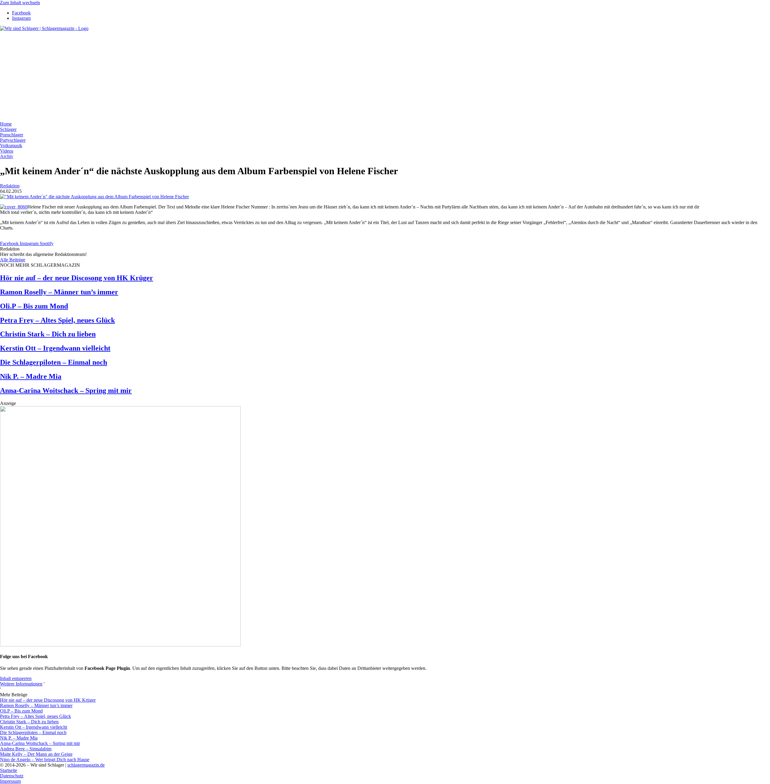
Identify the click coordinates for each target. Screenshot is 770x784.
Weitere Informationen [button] (21, 683)
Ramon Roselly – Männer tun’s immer (59, 292)
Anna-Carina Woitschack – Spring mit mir (66, 390)
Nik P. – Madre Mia (30, 376)
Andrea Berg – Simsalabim (25, 748)
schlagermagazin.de (86, 764)
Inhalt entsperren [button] (16, 678)
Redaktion (10, 185)
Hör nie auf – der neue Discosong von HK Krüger (76, 278)
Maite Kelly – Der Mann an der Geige (36, 754)
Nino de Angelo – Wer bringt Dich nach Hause (44, 759)
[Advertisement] (385, 76)
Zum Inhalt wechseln (20, 2)
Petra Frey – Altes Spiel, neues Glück (57, 320)
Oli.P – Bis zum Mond (34, 306)
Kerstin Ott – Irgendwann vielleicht (55, 348)
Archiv (6, 156)
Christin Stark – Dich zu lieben (48, 334)
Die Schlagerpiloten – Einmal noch (53, 362)
